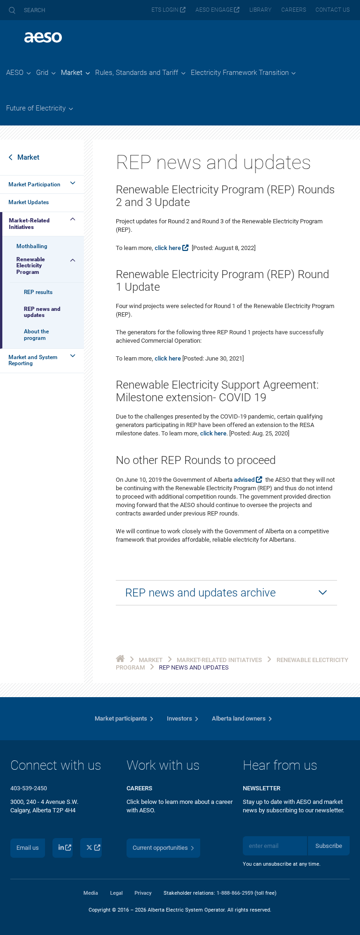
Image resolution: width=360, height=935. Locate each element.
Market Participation (34, 184)
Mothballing (31, 246)
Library (260, 10)
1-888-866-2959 (235, 893)
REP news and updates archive (200, 593)
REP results (38, 292)
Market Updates (28, 202)
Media (90, 893)
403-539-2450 (28, 788)
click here (168, 247)
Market (28, 157)
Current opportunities (160, 847)
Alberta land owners (239, 718)
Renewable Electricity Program (30, 265)
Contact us (332, 10)
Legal (116, 893)
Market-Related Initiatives (29, 223)
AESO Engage (214, 10)
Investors (179, 718)
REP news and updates (42, 312)
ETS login (165, 10)
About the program (36, 334)
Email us (27, 847)
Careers (293, 10)
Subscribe (328, 845)
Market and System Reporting (32, 360)
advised (244, 479)
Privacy (143, 893)
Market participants (121, 718)
